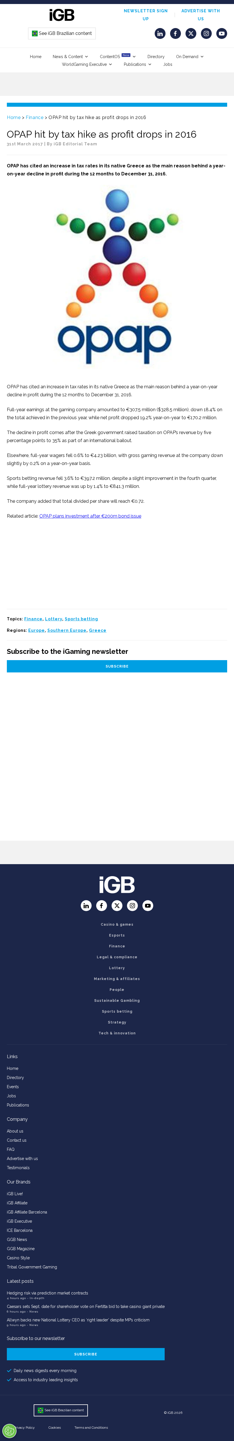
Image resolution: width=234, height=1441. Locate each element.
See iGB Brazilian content (62, 33)
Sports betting (81, 619)
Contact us (17, 1140)
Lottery (53, 619)
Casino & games (117, 925)
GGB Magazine (21, 1248)
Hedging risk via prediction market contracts (47, 1293)
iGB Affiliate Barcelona (27, 1212)
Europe (36, 630)
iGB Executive (19, 1221)
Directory (156, 56)
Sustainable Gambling (117, 1001)
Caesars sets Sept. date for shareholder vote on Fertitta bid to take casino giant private (86, 1306)
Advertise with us (22, 1158)
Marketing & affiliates (117, 979)
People (117, 990)
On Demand (187, 56)
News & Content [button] (68, 56)
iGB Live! (15, 1193)
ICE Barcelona (20, 1230)
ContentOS (114, 56)
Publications (135, 64)
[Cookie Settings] (9, 1431)
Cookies (55, 1428)
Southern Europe (66, 630)
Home (35, 56)
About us (15, 1131)
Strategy (117, 1022)
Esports (117, 935)
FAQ (11, 1149)
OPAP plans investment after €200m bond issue (90, 516)
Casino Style (18, 1258)
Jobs (167, 64)
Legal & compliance (117, 957)
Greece (97, 630)
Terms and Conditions (91, 1428)
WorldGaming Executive (84, 64)
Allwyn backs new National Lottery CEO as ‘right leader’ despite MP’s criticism (78, 1320)
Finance (34, 117)
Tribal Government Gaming (32, 1267)
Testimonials (18, 1167)
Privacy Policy (24, 1428)
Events (13, 1086)
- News (32, 1311)
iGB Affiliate (17, 1203)
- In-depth (36, 1298)
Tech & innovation (117, 1033)
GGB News (17, 1239)
